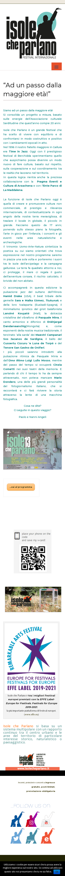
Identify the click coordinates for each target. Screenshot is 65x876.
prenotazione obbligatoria (40, 791)
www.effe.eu (31, 714)
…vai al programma (21, 487)
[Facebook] (17, 826)
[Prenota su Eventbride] (48, 842)
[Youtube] (48, 826)
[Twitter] (17, 842)
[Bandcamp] (32, 842)
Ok (56, 872)
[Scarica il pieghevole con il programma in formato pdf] (32, 449)
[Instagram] (32, 826)
